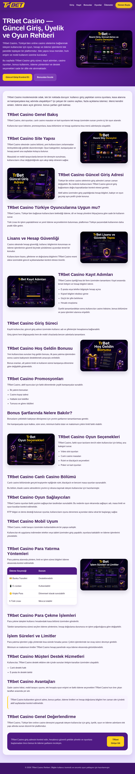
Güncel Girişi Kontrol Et (17, 77)
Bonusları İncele (45, 77)
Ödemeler (108, 5)
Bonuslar (88, 5)
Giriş (72, 5)
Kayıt (78, 5)
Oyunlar (98, 5)
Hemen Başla (124, 5)
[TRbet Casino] (14, 5)
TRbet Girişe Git (115, 741)
